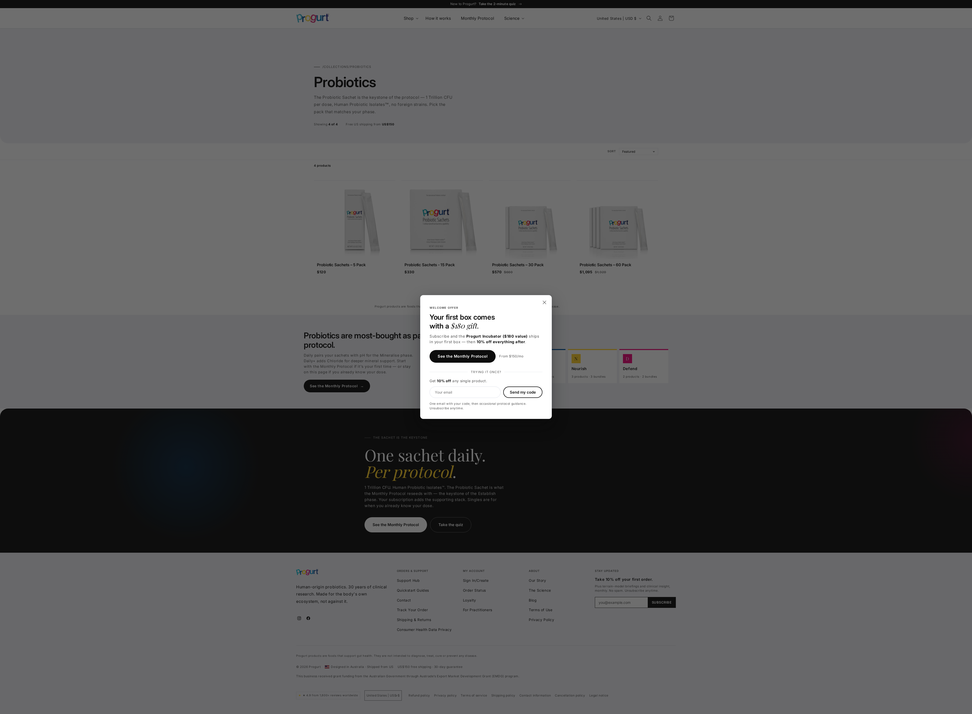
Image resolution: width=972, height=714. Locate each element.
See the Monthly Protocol (463, 356)
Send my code (523, 392)
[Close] (544, 302)
